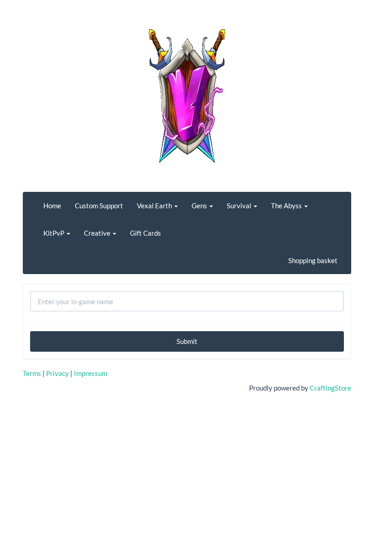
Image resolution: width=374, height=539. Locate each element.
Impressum (90, 373)
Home (52, 205)
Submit (187, 341)
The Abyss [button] (287, 205)
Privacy (57, 373)
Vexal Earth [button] (155, 205)
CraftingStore (330, 388)
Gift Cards (145, 233)
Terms (32, 373)
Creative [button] (98, 233)
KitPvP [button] (54, 233)
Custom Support (99, 205)
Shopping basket (313, 260)
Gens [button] (200, 205)
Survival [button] (240, 205)
